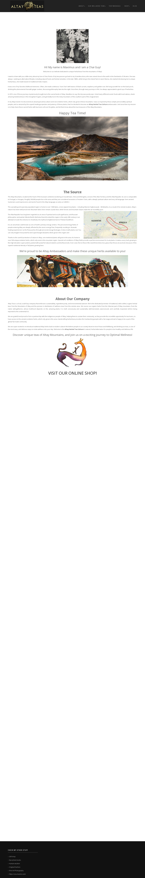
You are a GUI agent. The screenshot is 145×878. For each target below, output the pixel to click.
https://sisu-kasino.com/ (17, 874)
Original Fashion (14, 867)
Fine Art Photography (16, 871)
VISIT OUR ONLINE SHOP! (72, 373)
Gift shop (12, 856)
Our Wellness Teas (96, 6)
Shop (127, 6)
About (81, 6)
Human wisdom (14, 863)
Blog (135, 6)
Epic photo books (15, 860)
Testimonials (115, 6)
